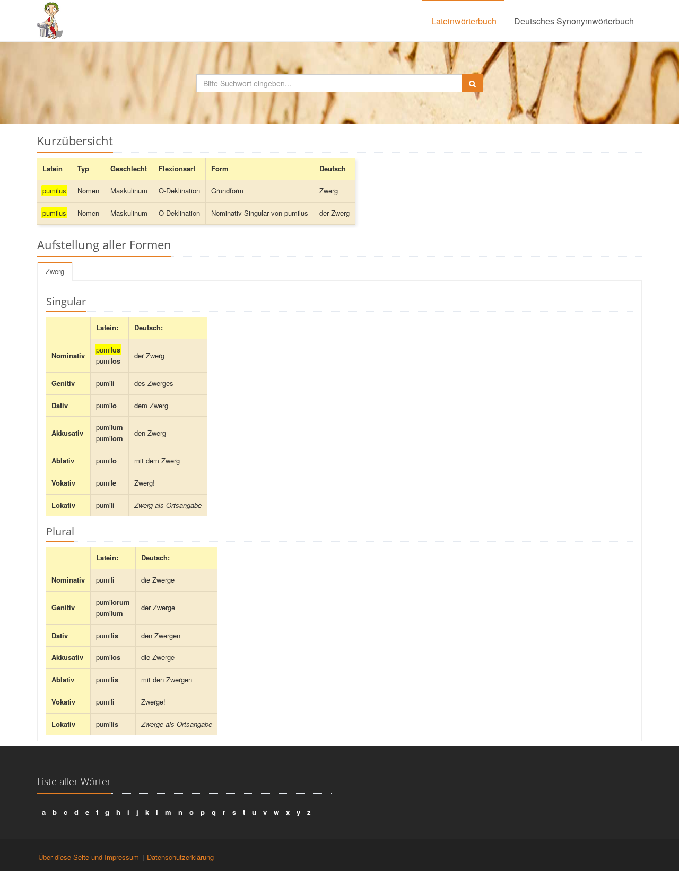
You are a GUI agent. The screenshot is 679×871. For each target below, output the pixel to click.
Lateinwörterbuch (464, 21)
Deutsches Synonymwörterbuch (574, 21)
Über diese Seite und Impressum (88, 857)
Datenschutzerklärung (180, 857)
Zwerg (55, 271)
